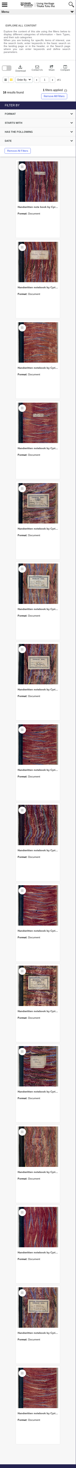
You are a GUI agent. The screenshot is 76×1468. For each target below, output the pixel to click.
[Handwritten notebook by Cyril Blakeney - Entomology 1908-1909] (38, 905)
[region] (38, 129)
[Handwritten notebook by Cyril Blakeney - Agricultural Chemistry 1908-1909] (38, 1388)
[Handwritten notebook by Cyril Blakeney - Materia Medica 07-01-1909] (38, 744)
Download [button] (20, 68)
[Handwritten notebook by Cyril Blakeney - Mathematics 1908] (38, 664)
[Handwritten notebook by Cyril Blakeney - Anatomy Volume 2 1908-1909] (38, 1066)
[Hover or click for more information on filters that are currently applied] (65, 91)
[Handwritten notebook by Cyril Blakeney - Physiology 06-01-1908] (38, 503)
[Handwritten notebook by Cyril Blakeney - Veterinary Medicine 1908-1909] (38, 262)
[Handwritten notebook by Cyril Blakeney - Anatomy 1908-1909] (38, 1146)
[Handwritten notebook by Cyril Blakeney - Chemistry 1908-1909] (38, 986)
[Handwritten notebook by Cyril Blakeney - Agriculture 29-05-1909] (38, 1227)
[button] (37, 68)
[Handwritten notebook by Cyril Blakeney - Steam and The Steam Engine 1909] (38, 342)
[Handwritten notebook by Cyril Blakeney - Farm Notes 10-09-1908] (38, 825)
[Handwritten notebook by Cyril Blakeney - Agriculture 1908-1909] (38, 1307)
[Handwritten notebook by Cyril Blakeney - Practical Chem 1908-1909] (38, 423)
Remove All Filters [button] (54, 96)
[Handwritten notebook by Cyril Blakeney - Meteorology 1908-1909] (38, 584)
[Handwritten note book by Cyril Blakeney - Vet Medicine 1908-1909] (38, 181)
